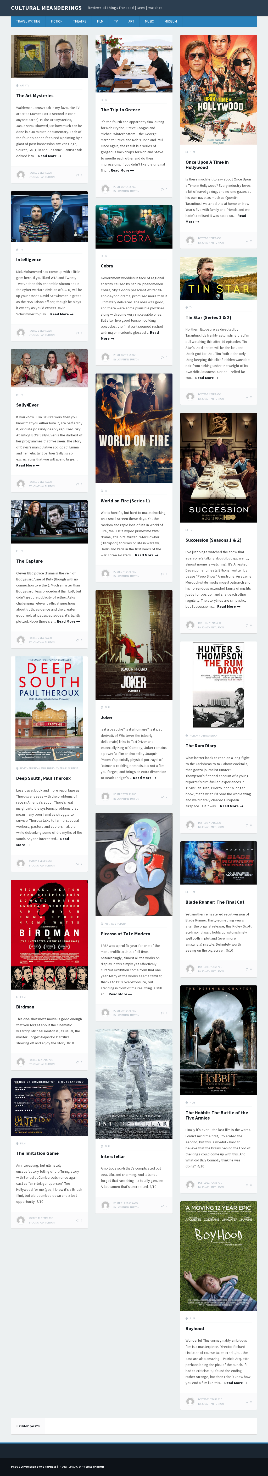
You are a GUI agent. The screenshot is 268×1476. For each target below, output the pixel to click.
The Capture (29, 561)
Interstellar (113, 1156)
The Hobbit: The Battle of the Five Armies (217, 1115)
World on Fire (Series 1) (125, 501)
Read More (47, 155)
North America (29, 768)
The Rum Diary (201, 746)
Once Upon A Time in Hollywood (207, 164)
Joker (107, 717)
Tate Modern (118, 923)
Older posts (29, 1426)
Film (100, 21)
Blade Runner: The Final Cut (215, 902)
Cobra (107, 266)
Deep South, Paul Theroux (43, 778)
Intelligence (28, 259)
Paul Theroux (49, 768)
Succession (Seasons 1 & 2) (214, 540)
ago (40, 172)
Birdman (25, 1007)
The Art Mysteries (34, 95)
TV (116, 21)
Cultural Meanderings (46, 7)
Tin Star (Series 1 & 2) (208, 317)
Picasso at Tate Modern (125, 934)
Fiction (57, 21)
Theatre (79, 21)
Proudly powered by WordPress (34, 1466)
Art (131, 21)
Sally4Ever (27, 405)
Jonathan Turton (43, 177)
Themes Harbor (93, 1466)
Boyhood (195, 1328)
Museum (171, 21)
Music (149, 21)
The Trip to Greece (120, 110)
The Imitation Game (37, 1153)
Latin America (208, 735)
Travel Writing (28, 21)
